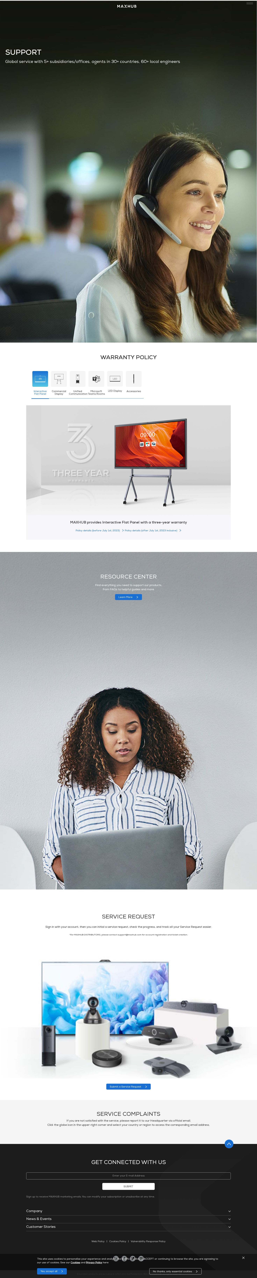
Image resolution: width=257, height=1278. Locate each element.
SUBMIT (128, 1187)
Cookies (75, 1263)
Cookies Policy (117, 1241)
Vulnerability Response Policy (147, 1241)
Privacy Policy (94, 1263)
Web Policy (99, 1241)
